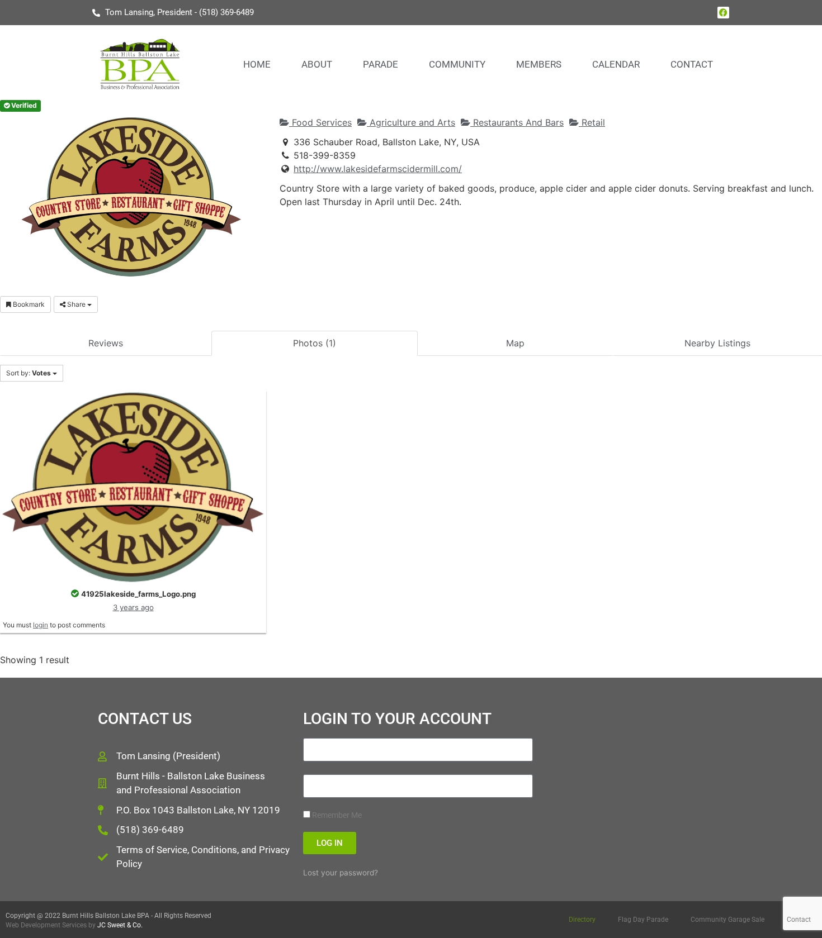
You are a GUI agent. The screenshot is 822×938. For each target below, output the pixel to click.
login (40, 625)
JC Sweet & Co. (120, 925)
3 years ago (133, 607)
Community (457, 64)
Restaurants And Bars (517, 122)
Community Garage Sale (727, 919)
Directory (582, 919)
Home (257, 64)
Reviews (105, 343)
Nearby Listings (717, 343)
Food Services (320, 122)
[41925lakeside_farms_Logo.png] (133, 486)
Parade (380, 64)
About (316, 64)
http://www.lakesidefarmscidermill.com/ (378, 168)
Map (515, 343)
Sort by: (28, 373)
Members (538, 64)
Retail (592, 122)
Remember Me (336, 815)
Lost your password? (340, 872)
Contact (691, 64)
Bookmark (28, 304)
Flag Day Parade (643, 919)
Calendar (616, 64)
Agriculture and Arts (411, 122)
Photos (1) (314, 343)
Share (76, 304)
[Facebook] (723, 12)
